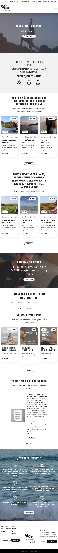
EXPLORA (29, 244)
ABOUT (7, 526)
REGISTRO (15, 540)
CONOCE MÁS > (5, 154)
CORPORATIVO (8, 530)
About (55, 1)
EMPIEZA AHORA (29, 279)
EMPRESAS (14, 535)
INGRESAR (5, 540)
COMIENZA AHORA (29, 512)
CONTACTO (3, 531)
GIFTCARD (34, 1)
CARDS (39, 1)
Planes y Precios (14, 1)
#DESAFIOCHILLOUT (25, 1)
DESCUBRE (29, 164)
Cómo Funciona (46, 1)
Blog (52, 1)
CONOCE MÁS (29, 370)
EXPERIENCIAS (8, 528)
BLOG (2, 530)
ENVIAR (52, 541)
